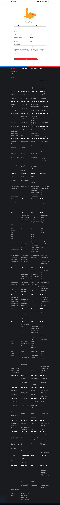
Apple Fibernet (32, 84)
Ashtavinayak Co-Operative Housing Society (35, 194)
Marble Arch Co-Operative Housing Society (34, 262)
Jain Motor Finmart (23, 413)
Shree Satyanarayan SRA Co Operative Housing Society (15, 323)
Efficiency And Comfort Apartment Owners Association (24, 223)
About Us (43, 1)
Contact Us (47, 1)
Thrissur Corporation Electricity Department (24, 135)
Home (38, 1)
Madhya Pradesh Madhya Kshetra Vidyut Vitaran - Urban (34, 122)
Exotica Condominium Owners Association (34, 219)
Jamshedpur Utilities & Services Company (14, 124)
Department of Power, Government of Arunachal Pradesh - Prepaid (35, 110)
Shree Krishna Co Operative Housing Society (44, 310)
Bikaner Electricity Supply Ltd (14, 110)
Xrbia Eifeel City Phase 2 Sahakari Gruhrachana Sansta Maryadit (24, 364)
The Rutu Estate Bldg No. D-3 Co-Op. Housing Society (45, 344)
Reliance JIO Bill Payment (13, 460)
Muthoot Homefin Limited (33, 424)
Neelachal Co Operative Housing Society (24, 269)
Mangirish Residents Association (34, 258)
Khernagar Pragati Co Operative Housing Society (44, 247)
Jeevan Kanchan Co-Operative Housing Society (25, 247)
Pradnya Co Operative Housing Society (45, 283)
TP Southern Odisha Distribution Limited (34, 134)
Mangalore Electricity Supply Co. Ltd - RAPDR (45, 117)
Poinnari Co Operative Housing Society (45, 282)
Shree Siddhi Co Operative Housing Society (15, 325)
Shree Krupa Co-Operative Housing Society (44, 312)
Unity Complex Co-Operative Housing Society (25, 357)
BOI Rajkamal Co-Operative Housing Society (15, 210)
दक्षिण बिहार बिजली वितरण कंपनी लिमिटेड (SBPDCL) (45, 141)
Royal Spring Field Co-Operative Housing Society (34, 296)
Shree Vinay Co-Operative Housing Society (15, 331)
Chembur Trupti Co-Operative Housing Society (35, 208)
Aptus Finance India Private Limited (34, 378)
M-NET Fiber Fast (13, 94)
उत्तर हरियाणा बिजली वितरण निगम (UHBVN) (14, 144)
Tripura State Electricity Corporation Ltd (35, 135)
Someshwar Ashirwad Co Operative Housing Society (34, 326)
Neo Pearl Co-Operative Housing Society (24, 276)
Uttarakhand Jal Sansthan (13, 496)
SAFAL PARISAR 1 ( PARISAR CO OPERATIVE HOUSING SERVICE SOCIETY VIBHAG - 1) (34, 301)
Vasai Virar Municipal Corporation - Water (14, 498)
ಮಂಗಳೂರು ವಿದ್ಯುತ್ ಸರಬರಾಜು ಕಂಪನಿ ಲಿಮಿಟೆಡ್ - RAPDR (45, 154)
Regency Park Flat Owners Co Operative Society (24, 301)
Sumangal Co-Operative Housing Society (14, 341)
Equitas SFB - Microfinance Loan (44, 396)
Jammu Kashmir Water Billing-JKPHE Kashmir (14, 484)
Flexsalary (22, 401)
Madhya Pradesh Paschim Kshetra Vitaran (34, 124)
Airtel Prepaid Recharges (23, 462)
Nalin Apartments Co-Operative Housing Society (14, 277)
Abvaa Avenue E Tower (13, 189)
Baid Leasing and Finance (43, 382)
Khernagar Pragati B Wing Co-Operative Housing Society (44, 245)
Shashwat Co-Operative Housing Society (24, 311)
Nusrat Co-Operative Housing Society (45, 269)
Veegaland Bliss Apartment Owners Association (34, 355)
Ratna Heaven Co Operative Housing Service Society (25, 296)
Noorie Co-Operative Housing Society (35, 276)
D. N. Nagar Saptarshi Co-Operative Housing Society (15, 216)
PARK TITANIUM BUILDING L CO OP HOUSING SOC (24, 292)
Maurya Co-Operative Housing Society (45, 258)
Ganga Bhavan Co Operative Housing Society (15, 228)
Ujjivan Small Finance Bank (13, 451)
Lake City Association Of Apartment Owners (15, 263)
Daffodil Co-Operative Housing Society (14, 218)
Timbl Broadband (23, 94)
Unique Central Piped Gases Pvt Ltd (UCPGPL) (44, 175)
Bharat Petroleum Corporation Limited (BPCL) (35, 93)
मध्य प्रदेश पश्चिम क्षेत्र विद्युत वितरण (13, 153)
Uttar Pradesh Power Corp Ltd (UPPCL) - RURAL (45, 131)
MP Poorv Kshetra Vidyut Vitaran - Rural (45, 122)
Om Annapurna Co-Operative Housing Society (45, 278)
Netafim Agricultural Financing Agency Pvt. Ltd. (45, 423)
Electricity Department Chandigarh (44, 106)
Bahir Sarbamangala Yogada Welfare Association (45, 192)
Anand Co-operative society (24, 189)
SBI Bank (41, 166)
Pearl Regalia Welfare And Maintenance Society (35, 290)
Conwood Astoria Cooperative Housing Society (45, 200)
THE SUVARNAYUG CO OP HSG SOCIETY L (44, 346)
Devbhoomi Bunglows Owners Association (14, 224)
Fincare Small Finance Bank (14, 405)
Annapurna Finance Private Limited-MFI (25, 383)
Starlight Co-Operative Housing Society (34, 330)
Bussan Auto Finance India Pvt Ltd (14, 391)
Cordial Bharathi (42, 202)
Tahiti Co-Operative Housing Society (25, 343)
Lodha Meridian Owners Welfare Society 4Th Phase (24, 255)
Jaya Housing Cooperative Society (24, 245)
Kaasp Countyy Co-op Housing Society (34, 249)
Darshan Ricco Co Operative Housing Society (15, 220)
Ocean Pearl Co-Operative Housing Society (44, 274)
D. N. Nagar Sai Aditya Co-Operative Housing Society (44, 208)
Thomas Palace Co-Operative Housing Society (15, 351)
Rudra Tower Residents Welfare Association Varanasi (34, 298)
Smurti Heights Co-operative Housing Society (25, 332)
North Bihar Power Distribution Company (14, 128)
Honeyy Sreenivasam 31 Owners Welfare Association (45, 237)
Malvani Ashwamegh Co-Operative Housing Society (24, 265)
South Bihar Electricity (23, 129)
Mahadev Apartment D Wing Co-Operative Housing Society (24, 263)
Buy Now (26, 59)
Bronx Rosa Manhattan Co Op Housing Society (25, 204)
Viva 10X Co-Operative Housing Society (45, 358)
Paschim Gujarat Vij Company (14, 130)
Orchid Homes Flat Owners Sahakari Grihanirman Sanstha (15, 290)
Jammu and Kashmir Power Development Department (14, 122)
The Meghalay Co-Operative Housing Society (45, 337)
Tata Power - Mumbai (23, 133)
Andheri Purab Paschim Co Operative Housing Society (35, 186)
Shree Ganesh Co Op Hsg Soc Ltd (34, 319)
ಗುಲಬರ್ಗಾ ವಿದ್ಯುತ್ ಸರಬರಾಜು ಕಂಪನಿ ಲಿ (34, 157)
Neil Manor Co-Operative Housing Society (24, 274)
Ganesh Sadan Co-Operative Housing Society (45, 223)
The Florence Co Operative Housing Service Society (34, 343)
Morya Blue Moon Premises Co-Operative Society (44, 263)
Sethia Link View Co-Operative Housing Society (15, 319)
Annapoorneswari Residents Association (34, 190)
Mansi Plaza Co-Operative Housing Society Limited (34, 260)
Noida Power (42, 123)
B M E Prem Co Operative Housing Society (44, 190)
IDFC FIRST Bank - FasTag (33, 165)
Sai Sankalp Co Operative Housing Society (34, 306)
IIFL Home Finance (42, 404)
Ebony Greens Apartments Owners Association (24, 221)
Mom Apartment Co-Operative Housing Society (45, 261)
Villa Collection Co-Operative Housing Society (45, 355)
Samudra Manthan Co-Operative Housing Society (44, 299)
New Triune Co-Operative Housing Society (34, 271)
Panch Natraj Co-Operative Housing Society (25, 284)
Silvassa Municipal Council (43, 487)
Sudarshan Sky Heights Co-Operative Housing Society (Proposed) (45, 329)
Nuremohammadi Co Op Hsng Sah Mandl (34, 278)
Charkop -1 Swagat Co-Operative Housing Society (24, 208)
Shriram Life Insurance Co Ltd (44, 370)
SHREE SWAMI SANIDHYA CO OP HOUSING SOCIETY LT (14, 327)
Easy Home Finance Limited (43, 392)
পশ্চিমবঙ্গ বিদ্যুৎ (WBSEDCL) (23, 153)
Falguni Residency (33, 222)
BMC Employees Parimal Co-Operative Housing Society (15, 208)
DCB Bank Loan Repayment (34, 390)
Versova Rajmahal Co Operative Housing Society (44, 351)
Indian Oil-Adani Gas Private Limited (25, 180)
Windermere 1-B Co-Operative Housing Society (15, 370)
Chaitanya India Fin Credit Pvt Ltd (24, 392)
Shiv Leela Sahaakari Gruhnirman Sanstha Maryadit (24, 315)
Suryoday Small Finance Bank (44, 439)
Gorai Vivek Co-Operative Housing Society (24, 228)
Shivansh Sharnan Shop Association (25, 318)
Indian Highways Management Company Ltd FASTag (34, 166)
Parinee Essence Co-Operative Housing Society (25, 286)
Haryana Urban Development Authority (45, 475)
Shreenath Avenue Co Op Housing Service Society (14, 333)
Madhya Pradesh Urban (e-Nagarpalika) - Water (25, 481)
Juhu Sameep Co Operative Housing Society (35, 246)
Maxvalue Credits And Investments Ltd (15, 428)
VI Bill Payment (12, 461)
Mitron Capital (22, 424)
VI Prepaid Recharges (23, 458)
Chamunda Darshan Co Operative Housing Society (24, 206)
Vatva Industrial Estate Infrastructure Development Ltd (15, 500)
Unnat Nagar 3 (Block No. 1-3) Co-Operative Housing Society (24, 359)
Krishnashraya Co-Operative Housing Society (45, 250)
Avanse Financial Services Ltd (44, 378)
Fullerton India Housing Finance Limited (25, 405)
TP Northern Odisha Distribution (34, 132)
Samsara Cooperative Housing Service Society (45, 297)
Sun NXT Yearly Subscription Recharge (45, 452)
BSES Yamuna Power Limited (24, 104)
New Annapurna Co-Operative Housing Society (25, 278)
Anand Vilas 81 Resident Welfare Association (24, 193)
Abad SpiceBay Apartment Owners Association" (15, 186)
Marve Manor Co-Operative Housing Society (35, 264)
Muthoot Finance (32, 423)
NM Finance (42, 426)
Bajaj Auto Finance (43, 383)
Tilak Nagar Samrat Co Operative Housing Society (14, 353)
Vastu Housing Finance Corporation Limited (25, 446)
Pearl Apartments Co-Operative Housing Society (34, 288)
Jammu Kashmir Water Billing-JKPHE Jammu (14, 482)
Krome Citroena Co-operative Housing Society (15, 255)
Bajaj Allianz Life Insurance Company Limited (35, 364)
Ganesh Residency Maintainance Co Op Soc (45, 221)
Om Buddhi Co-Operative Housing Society (14, 282)
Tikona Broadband (23, 93)
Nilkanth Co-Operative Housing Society (34, 274)
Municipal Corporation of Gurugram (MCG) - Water (34, 481)
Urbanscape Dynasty (33, 352)
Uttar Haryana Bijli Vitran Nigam (44, 129)
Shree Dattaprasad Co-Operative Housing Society (34, 317)
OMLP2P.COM (12, 433)
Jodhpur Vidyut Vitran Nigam (24, 116)
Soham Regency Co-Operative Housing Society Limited (35, 323)
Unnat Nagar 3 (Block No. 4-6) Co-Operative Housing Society (34, 351)
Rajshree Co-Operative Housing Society (14, 297)
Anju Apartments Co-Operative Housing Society (34, 188)
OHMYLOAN (42, 429)
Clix (21, 395)
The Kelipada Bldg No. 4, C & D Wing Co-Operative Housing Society (34, 347)
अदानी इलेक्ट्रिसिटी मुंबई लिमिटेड (13, 141)
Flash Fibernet (42, 83)
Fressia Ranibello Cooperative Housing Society (45, 215)
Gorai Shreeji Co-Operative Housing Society (15, 238)
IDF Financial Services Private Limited (44, 401)
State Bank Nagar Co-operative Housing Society (34, 332)
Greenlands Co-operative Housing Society (34, 228)
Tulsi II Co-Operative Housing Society (25, 352)
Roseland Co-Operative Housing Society (24, 303)
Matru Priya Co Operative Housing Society (44, 255)
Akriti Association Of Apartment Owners (14, 193)
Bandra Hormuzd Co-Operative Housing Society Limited (14, 200)
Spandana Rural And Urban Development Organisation (44, 435)
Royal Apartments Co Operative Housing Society (24, 305)
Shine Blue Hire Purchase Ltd (34, 433)
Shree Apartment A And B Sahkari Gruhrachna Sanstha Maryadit (34, 315)
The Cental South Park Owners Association (34, 339)
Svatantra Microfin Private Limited (44, 440)
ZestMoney (22, 450)
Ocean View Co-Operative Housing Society (44, 276)
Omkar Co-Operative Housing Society (15, 288)
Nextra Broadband (13, 97)
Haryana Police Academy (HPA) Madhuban (44, 230)
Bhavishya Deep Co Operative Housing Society (15, 204)
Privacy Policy (12, 77)
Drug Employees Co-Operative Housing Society (24, 219)
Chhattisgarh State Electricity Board (35, 106)
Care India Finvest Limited (13, 395)
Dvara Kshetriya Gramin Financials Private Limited (44, 390)
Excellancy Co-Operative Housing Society (34, 217)
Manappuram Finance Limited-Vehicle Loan (15, 427)
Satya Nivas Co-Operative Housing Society (44, 303)
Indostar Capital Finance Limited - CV (15, 415)
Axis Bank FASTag (23, 165)
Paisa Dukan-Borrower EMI (14, 438)
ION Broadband (12, 93)
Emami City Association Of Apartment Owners (35, 214)
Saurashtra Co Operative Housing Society (14, 312)
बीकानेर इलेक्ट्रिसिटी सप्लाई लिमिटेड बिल (14, 150)
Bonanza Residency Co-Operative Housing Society (24, 200)
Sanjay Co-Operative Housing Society (45, 301)
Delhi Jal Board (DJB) (43, 472)
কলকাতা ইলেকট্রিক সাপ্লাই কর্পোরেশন (23, 150)
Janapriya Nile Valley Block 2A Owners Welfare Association (15, 250)
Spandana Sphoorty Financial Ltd (44, 436)
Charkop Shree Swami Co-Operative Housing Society (35, 204)
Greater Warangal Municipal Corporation (44, 474)
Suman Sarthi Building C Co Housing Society (15, 339)
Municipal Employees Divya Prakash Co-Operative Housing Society (15, 273)
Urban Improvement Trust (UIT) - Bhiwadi (14, 495)
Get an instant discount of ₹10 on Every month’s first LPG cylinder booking (25, 497)
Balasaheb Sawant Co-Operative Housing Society (44, 196)
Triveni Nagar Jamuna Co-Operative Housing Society (25, 351)
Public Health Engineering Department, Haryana (35, 488)
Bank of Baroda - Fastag (23, 166)
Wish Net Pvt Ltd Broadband (24, 98)
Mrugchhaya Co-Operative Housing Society (15, 269)
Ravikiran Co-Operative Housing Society (24, 299)
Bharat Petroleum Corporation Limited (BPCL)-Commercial (35, 95)
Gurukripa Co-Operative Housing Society (34, 232)
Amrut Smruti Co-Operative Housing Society (25, 188)
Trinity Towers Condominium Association (14, 358)
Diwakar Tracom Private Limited (34, 395)
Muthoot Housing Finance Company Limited (35, 426)
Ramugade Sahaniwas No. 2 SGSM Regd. (14, 303)
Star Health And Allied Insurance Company (44, 372)
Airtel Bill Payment (13, 457)
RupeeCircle (22, 437)
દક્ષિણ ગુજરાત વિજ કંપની (23, 157)
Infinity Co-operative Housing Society (15, 248)
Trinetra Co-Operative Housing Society (15, 356)
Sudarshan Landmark (43, 326)
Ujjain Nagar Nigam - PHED (13, 493)
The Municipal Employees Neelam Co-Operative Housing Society (45, 339)
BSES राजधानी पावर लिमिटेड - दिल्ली (24, 108)
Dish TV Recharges (43, 94)
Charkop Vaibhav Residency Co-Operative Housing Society (34, 206)
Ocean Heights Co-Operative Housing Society (45, 272)
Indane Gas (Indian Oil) (33, 98)
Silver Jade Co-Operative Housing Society (24, 328)
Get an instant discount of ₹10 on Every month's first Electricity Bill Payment (25, 499)
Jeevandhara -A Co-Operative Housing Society (25, 249)
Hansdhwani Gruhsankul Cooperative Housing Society (35, 234)
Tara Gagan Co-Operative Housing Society (24, 345)
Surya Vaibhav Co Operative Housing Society (25, 337)
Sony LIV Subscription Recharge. (44, 444)
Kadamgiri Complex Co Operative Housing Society (34, 251)
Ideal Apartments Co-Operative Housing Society (14, 245)
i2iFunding (32, 407)
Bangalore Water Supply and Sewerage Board (45, 467)
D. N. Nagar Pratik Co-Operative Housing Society (44, 206)
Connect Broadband (33, 88)
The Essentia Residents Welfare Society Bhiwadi (34, 341)
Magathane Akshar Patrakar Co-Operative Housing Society (24, 259)
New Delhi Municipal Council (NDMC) (35, 485)
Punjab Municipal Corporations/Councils (43, 482)
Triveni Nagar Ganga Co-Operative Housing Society (15, 360)
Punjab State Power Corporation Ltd (15, 135)
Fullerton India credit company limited (25, 404)
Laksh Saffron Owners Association (14, 265)
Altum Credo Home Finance (24, 382)
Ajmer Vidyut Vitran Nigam (13, 104)
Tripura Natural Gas (33, 182)
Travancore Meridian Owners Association (14, 355)
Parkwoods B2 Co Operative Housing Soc (35, 284)
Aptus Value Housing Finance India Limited (34, 380)
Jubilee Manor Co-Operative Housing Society (35, 242)
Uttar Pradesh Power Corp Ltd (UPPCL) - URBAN (45, 133)
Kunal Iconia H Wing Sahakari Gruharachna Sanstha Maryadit (14, 259)
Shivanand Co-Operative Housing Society (24, 317)
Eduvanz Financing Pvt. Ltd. (44, 393)
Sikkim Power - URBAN (23, 128)
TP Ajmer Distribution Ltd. (33, 129)
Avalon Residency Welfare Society (44, 188)
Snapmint (42, 433)
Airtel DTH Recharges (43, 93)
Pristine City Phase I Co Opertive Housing (44, 288)
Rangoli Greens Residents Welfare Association (14, 305)
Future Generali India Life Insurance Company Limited (34, 367)
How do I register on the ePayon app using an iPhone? (25, 493)
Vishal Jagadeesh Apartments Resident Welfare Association (45, 357)
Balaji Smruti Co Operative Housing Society (44, 194)
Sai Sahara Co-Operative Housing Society (34, 304)
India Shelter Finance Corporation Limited (14, 411)
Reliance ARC (22, 434)
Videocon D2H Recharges (43, 98)
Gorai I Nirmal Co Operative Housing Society (15, 234)
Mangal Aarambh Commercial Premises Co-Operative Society (35, 257)
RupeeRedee (22, 438)
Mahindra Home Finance (13, 425)
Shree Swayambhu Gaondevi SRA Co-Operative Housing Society (15, 329)
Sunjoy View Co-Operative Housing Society (15, 346)
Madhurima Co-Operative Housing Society (24, 257)
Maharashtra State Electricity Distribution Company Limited (44, 115)
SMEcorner (32, 441)
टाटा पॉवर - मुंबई (32, 145)
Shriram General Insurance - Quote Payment (44, 368)
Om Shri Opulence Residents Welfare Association (15, 286)
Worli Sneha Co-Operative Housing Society (15, 372)
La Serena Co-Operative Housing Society (14, 261)
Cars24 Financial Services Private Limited (24, 389)
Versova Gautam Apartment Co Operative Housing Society (34, 359)
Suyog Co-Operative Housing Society (25, 340)
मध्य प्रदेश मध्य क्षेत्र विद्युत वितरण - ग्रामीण (14, 154)
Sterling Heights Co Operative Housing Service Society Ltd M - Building (45, 323)
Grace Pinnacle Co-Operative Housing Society (25, 233)
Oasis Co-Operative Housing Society (45, 270)
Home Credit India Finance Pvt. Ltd (34, 404)
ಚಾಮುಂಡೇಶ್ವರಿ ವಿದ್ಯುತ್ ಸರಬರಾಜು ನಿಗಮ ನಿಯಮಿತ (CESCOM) (45, 151)
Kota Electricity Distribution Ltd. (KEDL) (25, 122)
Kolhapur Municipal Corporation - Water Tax (15, 489)
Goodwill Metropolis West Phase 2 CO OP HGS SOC (15, 232)
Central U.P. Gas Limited (13, 180)
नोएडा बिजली (42, 145)
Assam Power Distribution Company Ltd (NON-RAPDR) (15, 106)
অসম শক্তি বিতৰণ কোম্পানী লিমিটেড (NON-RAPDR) (15, 157)
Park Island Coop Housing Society (24, 288)
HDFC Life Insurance (33, 370)
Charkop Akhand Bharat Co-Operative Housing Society (25, 210)
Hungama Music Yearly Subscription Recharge (44, 447)
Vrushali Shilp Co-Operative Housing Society (15, 365)
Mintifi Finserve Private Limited (24, 423)
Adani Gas (12, 176)
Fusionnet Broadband (43, 84)
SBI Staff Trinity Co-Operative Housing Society (15, 315)
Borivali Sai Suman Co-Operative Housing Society (24, 202)
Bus (40, 1)
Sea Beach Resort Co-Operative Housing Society (14, 317)
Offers (11, 74)
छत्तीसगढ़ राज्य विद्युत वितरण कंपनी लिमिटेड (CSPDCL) (24, 144)
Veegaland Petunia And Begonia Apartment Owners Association (34, 357)
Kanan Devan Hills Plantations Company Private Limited (25, 118)
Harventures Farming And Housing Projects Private (44, 228)
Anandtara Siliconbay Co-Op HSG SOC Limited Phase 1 (25, 195)
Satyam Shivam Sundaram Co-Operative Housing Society (44, 305)
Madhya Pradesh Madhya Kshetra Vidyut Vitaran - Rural (34, 120)
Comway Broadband (33, 87)
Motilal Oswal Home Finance (24, 429)
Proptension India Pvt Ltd (43, 290)
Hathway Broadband (43, 87)
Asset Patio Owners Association (34, 196)
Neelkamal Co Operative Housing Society (24, 271)
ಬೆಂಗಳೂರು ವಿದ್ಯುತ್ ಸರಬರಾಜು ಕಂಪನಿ (44, 152)
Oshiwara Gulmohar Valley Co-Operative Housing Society (14, 292)
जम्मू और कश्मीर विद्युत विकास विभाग (23, 147)
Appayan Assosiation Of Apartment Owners (35, 192)
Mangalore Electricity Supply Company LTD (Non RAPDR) (45, 119)
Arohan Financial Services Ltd (34, 381)
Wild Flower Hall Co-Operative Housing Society (15, 368)
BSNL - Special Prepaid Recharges (24, 459)
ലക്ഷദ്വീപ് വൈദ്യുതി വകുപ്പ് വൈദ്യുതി (15, 165)
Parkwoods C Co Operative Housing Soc (35, 286)
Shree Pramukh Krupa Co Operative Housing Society (44, 315)
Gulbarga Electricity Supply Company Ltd (15, 115)
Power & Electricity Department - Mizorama (14, 133)
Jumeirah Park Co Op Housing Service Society (35, 248)
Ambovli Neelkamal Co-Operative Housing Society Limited (14, 196)
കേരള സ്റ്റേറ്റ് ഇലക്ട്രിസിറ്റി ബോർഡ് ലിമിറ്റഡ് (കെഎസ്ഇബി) (44, 160)
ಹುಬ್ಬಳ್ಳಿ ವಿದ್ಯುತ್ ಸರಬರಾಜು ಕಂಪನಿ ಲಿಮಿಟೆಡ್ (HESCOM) (44, 156)
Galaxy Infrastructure (43, 217)
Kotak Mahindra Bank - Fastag (44, 165)
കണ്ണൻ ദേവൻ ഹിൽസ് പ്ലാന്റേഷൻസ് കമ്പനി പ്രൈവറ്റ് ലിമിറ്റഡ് (45, 158)
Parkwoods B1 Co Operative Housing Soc (35, 282)
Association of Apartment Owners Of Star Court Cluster (45, 186)
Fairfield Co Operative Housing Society (35, 221)
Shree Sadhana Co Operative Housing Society (45, 317)
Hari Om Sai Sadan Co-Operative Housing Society (34, 236)
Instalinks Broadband (43, 88)
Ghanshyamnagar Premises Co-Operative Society (14, 230)
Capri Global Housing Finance (14, 394)
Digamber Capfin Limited (33, 394)
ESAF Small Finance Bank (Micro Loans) (15, 401)
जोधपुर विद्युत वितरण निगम (33, 141)
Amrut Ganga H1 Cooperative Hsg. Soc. (25, 186)
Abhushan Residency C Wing (14, 188)
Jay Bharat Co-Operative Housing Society (24, 244)
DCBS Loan (32, 391)
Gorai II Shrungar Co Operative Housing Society (15, 236)
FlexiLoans (22, 400)
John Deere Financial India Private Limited (24, 416)
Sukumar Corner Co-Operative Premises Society (15, 337)
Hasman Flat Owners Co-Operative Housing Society (44, 232)
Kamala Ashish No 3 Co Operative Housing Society (44, 242)
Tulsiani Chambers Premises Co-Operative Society (24, 354)
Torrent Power (32, 128)
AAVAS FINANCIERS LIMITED (24, 378)
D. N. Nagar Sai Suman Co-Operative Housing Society (15, 214)
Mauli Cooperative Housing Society (44, 257)
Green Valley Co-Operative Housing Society (25, 237)
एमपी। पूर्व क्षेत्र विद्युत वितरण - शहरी (13, 147)
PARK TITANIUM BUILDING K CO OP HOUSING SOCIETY (24, 290)
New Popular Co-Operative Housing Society (35, 269)
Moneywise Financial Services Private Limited (25, 427)
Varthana (22, 444)
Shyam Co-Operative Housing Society (25, 324)
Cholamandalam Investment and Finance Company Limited (24, 394)
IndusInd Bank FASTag (33, 168)
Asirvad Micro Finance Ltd (33, 384)
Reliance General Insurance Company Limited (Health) (45, 367)
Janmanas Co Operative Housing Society (24, 242)
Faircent (12, 404)
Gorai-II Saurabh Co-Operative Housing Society (25, 230)
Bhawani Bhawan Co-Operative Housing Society (14, 206)
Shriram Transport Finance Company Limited (35, 437)
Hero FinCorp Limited (33, 400)
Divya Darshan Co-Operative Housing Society (25, 215)
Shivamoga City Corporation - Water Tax (45, 485)
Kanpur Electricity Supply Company (25, 119)
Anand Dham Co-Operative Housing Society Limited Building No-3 (25, 191)
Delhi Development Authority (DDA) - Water (45, 470)
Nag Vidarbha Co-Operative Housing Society (15, 275)
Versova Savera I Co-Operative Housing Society (45, 353)
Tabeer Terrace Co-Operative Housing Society (25, 342)
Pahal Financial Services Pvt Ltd (14, 437)
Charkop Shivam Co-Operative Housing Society (35, 202)
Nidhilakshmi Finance (43, 425)
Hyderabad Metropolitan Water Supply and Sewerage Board (45, 477)
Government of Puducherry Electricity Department (45, 110)
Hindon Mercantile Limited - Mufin (34, 401)
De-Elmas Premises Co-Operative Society (14, 222)
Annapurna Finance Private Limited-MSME (25, 385)
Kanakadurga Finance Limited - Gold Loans (25, 418)
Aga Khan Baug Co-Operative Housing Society (15, 191)
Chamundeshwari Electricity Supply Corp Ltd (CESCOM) (34, 104)
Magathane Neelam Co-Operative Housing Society (24, 261)
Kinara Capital (32, 413)
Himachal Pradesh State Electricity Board (14, 117)
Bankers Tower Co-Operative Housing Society (15, 202)
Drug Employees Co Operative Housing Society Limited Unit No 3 (25, 217)
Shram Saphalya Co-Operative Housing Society (35, 311)
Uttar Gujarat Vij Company (43, 128)
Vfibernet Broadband (23, 97)
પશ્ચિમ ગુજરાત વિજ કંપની (33, 150)
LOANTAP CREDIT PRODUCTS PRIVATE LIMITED (45, 416)
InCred (41, 405)
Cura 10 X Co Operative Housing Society (45, 203)
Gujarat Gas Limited (23, 176)
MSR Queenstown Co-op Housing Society (14, 271)
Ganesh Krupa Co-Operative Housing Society (45, 219)
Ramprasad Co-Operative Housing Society (15, 301)
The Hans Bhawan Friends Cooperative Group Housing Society (35, 345)
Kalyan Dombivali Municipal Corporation (14, 486)
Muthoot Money (32, 429)
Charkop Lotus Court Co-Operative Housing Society (35, 200)
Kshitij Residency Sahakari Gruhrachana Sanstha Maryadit (15, 257)
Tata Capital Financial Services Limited (15, 444)
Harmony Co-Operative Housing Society (34, 238)
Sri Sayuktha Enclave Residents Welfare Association (35, 328)
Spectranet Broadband (13, 98)
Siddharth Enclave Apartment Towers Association (25, 326)
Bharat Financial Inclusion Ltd (14, 390)
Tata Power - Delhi (23, 132)
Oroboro (12, 434)
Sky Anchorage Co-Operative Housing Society (25, 330)
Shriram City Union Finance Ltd (34, 434)
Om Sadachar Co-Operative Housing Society (15, 284)
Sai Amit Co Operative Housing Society (35, 302)
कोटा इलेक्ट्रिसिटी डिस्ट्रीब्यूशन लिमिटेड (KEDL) (25, 141)
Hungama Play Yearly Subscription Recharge (44, 449)
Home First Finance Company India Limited (34, 406)
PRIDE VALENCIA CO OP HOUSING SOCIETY (44, 286)
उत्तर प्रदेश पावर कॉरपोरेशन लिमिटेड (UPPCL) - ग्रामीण (15, 143)
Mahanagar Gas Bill (33, 176)
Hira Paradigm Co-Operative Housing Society (45, 235)
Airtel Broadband (32, 83)
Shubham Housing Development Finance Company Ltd (34, 439)
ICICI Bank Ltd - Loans (43, 400)
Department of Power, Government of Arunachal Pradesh (45, 103)
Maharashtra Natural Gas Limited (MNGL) (34, 178)
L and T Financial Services (33, 417)
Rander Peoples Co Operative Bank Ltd (25, 433)
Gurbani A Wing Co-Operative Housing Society (35, 230)
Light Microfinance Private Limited (44, 413)
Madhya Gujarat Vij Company (34, 118)
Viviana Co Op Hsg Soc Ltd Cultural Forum (44, 360)
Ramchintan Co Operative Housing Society (14, 299)
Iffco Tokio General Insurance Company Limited (35, 373)
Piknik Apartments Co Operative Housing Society (34, 292)
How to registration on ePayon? (24, 495)
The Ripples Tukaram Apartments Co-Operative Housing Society (45, 342)
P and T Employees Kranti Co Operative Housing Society (25, 282)
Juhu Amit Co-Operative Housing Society (34, 244)
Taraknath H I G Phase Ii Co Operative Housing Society (35, 337)
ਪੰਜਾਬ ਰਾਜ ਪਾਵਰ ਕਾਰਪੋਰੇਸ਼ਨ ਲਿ (23, 154)
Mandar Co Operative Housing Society (35, 255)
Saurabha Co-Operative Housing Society (14, 310)
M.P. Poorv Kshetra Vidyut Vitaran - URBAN (34, 116)
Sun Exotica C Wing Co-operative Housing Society (14, 343)
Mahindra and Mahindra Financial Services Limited (14, 423)
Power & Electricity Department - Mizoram (14, 132)
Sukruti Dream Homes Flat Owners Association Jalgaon (44, 331)
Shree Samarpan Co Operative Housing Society (45, 319)
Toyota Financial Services (13, 448)
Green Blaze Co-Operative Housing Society (25, 235)
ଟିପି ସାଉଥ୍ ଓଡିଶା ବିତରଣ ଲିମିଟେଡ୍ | (34, 153)
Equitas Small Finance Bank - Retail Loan (15, 400)
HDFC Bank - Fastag (23, 170)
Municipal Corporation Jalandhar (24, 485)
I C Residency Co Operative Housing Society (15, 243)
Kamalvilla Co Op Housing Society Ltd (45, 243)
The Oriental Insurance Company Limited (14, 377)
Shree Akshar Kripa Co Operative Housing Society (34, 313)
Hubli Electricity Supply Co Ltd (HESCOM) (14, 119)
